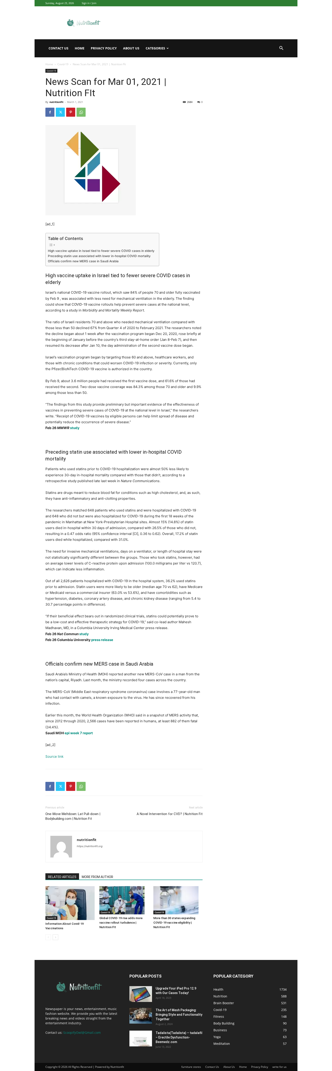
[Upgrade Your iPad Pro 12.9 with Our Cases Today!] (140, 994)
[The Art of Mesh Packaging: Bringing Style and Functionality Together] (140, 1016)
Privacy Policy (104, 48)
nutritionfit (56, 102)
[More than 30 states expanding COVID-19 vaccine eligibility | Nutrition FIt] (178, 900)
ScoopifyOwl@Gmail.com (82, 1032)
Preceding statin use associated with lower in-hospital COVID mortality (99, 256)
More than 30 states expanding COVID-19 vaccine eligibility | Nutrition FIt (174, 922)
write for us (279, 1067)
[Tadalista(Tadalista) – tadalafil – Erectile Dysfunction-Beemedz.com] (140, 1038)
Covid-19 (62, 64)
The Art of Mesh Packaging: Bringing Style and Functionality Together (179, 1014)
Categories (155, 48)
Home (79, 48)
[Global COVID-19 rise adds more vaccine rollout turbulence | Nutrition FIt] (124, 900)
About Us (131, 48)
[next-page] (55, 937)
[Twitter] (60, 112)
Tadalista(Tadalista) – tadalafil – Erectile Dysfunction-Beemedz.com (179, 1037)
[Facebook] (49, 112)
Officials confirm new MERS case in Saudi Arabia (83, 261)
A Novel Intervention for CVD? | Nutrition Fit (170, 814)
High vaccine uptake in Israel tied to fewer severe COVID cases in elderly (101, 251)
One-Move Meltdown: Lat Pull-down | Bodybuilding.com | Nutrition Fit (72, 816)
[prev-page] (48, 937)
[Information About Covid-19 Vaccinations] (70, 903)
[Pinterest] (70, 112)
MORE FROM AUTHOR (97, 877)
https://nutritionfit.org (90, 846)
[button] (281, 48)
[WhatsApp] (81, 112)
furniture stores (191, 1067)
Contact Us (58, 48)
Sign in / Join (89, 3)
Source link (54, 756)
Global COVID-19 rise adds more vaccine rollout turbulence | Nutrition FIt (121, 922)
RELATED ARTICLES (62, 877)
